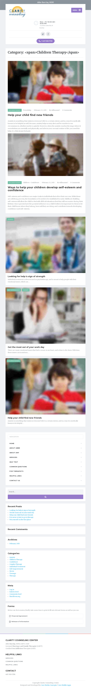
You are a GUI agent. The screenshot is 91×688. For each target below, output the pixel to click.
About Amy (14, 453)
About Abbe (14, 448)
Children (26, 183)
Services (13, 457)
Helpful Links (15, 476)
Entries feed (14, 592)
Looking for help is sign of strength (26, 276)
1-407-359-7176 (46, 41)
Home (11, 443)
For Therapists (16, 471)
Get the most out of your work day (26, 347)
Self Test (13, 462)
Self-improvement (14, 290)
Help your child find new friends (30, 115)
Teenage (10, 219)
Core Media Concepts (49, 685)
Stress (11, 571)
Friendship (27, 110)
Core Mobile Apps (64, 685)
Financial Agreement (19, 616)
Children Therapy (15, 110)
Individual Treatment (17, 567)
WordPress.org (14, 596)
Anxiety (12, 557)
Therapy (25, 290)
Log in (11, 590)
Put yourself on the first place (20, 520)
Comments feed (15, 594)
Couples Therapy (15, 564)
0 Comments (67, 110)
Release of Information (20, 621)
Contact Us (14, 480)
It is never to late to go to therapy (21, 517)
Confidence (35, 183)
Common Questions (18, 467)
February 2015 (14, 544)
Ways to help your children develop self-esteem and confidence (45, 189)
